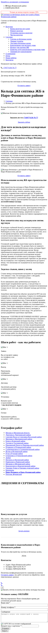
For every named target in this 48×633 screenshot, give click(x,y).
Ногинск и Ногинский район (17, 460)
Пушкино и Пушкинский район (18, 447)
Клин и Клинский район (15, 441)
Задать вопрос (24, 531)
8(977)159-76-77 (31, 118)
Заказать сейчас (24, 122)
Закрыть (5, 631)
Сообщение (5, 612)
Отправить (5, 628)
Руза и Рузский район (14, 454)
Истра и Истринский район (16, 451)
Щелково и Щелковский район (18, 464)
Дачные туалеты (16, 41)
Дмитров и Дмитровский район (18, 435)
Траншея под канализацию (21, 52)
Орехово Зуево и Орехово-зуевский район (22, 468)
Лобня (8, 458)
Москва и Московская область (18, 433)
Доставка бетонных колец (20, 43)
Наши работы (11, 58)
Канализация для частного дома (23, 45)
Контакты (9, 60)
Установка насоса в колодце (21, 33)
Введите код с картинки (11, 626)
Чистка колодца (16, 35)
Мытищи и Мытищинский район (19, 439)
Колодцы (9, 27)
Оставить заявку (24, 86)
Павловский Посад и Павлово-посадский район (25, 445)
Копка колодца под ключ (20, 29)
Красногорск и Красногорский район (20, 466)
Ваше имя (5, 603)
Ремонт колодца (16, 31)
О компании (10, 54)
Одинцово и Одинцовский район (19, 456)
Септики (9, 37)
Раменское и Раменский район (18, 462)
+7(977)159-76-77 (9, 68)
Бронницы (10, 470)
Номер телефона (8, 607)
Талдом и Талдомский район (17, 443)
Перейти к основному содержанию (15, 2)
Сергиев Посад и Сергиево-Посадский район (24, 437)
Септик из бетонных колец (21, 39)
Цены (8, 56)
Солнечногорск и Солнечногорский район (23, 449)
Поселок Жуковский (14, 474)
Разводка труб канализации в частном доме (27, 49)
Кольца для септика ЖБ (19, 47)
